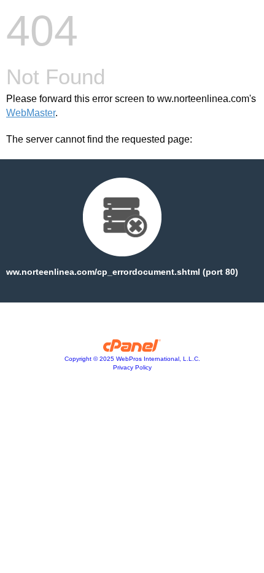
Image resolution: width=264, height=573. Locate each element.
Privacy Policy (132, 367)
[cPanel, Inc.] (132, 349)
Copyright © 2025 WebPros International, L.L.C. (132, 358)
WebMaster (30, 113)
